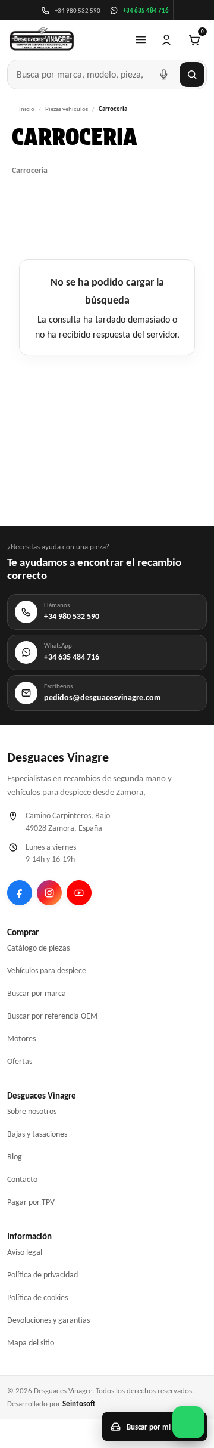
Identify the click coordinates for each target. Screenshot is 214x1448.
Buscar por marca (36, 993)
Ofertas (19, 1061)
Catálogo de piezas (38, 948)
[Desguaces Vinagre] (42, 40)
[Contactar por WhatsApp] (188, 1422)
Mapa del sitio (30, 1343)
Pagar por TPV (31, 1202)
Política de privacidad (42, 1275)
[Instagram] (49, 892)
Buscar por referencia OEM (52, 1016)
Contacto (22, 1179)
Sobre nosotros (31, 1111)
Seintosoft (78, 1403)
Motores (21, 1039)
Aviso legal (24, 1252)
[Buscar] (192, 74)
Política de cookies (37, 1297)
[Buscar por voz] (163, 74)
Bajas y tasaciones (37, 1134)
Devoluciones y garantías (48, 1320)
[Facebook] (19, 892)
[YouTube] (79, 892)
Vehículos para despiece (46, 971)
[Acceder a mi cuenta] (166, 40)
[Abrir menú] (140, 40)
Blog (14, 1157)
